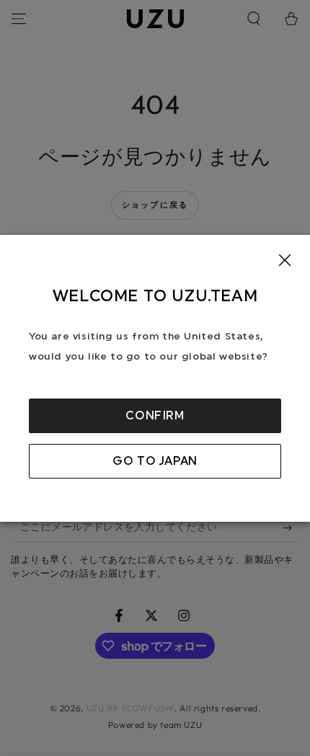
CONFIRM (154, 416)
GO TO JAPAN (155, 461)
